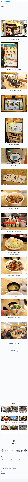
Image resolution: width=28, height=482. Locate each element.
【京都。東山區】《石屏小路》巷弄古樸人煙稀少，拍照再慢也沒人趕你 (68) (14, 413)
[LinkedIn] (23, 437)
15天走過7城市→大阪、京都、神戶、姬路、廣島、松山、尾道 (14, 351)
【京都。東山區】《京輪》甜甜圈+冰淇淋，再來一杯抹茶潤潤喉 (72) (5, 422)
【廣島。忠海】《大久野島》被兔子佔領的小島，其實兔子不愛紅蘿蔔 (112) (22, 432)
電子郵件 (12, 459)
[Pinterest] (17, 437)
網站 (19, 459)
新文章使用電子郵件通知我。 (5, 471)
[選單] (26, 1)
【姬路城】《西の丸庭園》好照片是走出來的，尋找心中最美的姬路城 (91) (14, 422)
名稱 (2, 459)
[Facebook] (4, 437)
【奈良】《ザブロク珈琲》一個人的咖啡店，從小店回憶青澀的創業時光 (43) (5, 413)
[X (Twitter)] (11, 437)
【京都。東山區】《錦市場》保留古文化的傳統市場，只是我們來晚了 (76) (22, 422)
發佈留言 (3, 473)
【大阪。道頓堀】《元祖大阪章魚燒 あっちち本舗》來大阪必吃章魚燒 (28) (22, 413)
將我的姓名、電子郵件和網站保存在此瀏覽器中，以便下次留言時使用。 (9, 468)
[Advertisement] (14, 14)
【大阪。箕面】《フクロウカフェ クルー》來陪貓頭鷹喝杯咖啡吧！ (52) (5, 432)
